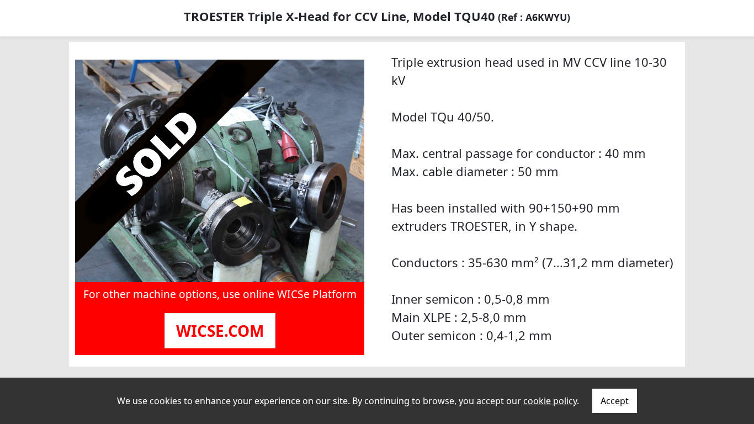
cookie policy (550, 401)
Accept (615, 401)
